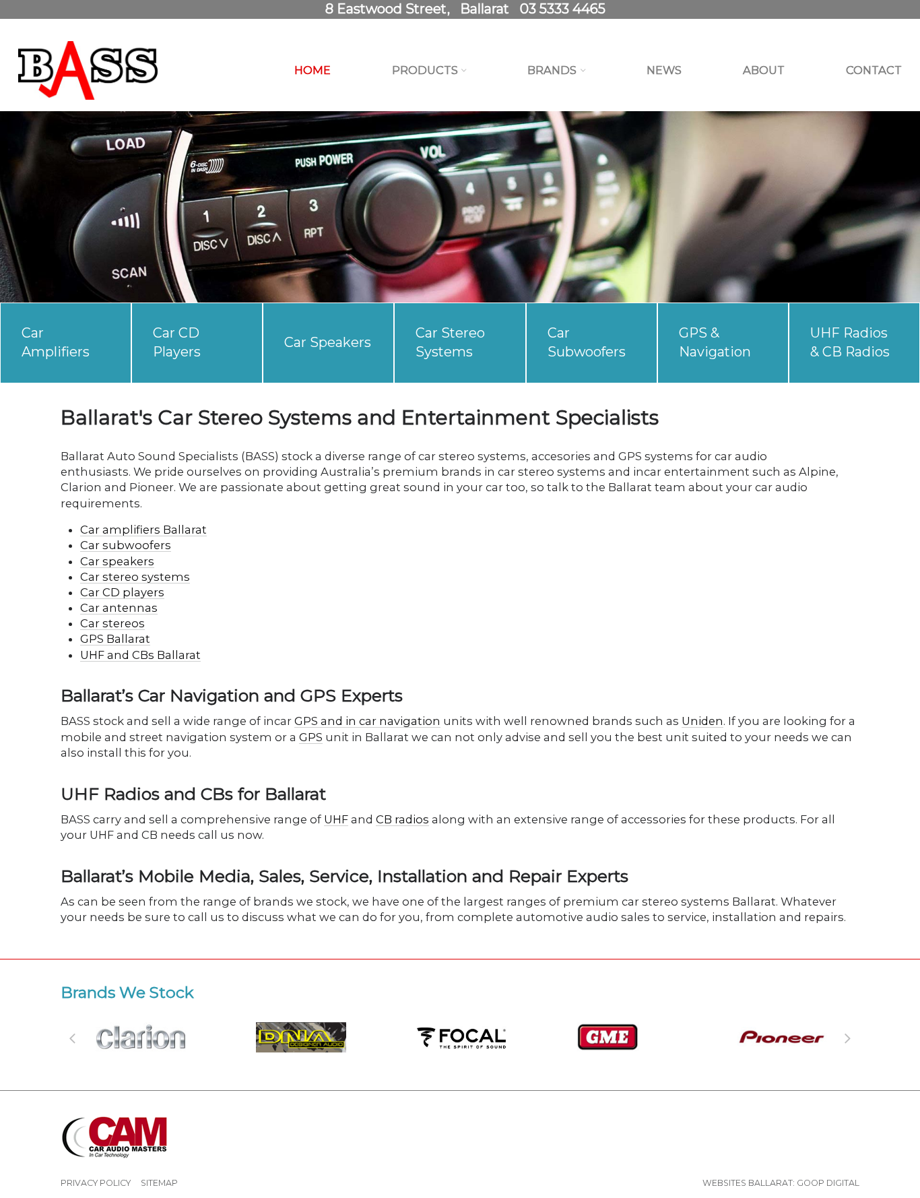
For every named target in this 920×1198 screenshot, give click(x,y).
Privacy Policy (96, 1183)
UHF (336, 819)
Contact (874, 70)
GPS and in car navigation (367, 721)
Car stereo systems (135, 577)
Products (425, 70)
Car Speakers (327, 342)
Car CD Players (177, 342)
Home (312, 70)
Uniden (702, 721)
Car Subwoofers (587, 342)
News (664, 70)
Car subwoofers (125, 545)
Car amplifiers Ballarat (143, 529)
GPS (311, 737)
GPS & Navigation (715, 342)
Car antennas (119, 607)
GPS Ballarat (115, 638)
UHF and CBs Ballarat (140, 655)
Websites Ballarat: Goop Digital (780, 1183)
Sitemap (159, 1183)
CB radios (402, 819)
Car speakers (117, 561)
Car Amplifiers (56, 342)
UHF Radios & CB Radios (850, 342)
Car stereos (112, 623)
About (764, 70)
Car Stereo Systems (450, 342)
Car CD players (122, 592)
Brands (552, 70)
